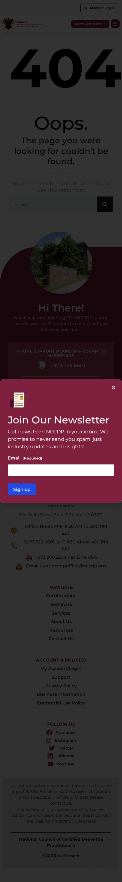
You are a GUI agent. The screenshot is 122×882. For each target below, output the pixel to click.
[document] (61, 441)
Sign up (22, 489)
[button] (113, 387)
